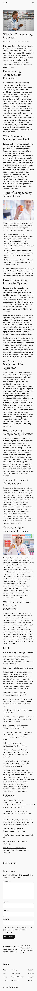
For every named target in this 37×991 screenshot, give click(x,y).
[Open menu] (33, 3)
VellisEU (5, 3)
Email (5, 910)
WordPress (15, 987)
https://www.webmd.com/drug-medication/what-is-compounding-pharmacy (15, 850)
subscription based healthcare (14, 271)
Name (6, 902)
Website (6, 919)
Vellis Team (18, 41)
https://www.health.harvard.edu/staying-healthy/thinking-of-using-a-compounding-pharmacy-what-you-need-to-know (18, 822)
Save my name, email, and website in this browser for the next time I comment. (18, 930)
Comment (7, 881)
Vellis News (26, 41)
